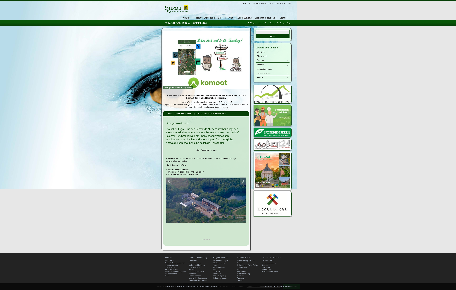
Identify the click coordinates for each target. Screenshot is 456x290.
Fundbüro (217, 269)
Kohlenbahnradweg (269, 263)
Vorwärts (243, 181)
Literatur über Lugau (196, 271)
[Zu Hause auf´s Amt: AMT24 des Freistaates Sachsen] (272, 150)
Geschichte (193, 261)
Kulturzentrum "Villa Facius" (247, 265)
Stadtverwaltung (219, 263)
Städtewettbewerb (171, 269)
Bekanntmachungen (220, 261)
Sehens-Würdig (194, 267)
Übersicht (261, 52)
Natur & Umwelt (195, 263)
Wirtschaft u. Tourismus (265, 18)
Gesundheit (241, 271)
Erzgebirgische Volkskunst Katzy (183, 174)
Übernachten (266, 269)
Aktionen (260, 65)
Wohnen (240, 278)
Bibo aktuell (262, 56)
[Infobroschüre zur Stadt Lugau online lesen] (272, 189)
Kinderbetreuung (243, 274)
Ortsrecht (216, 271)
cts (272, 286)
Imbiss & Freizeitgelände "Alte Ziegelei (185, 172)
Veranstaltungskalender (246, 261)
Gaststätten (266, 267)
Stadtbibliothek (242, 267)
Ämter (215, 265)
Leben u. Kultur (245, 18)
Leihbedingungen (264, 69)
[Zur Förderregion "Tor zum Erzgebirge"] (272, 103)
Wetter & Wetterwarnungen (175, 263)
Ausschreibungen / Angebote (175, 271)
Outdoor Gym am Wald (178, 170)
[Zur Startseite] (176, 9)
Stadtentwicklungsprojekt (198, 280)
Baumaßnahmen (171, 274)
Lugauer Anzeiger (171, 265)
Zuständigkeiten (219, 267)
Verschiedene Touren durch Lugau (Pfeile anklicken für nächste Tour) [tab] (197, 114)
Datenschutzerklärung (259, 3)
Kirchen (192, 269)
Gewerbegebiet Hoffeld (270, 271)
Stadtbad (265, 265)
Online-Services (264, 73)
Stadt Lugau (252, 23)
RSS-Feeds (169, 276)
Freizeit (240, 263)
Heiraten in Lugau (220, 278)
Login (289, 3)
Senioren (240, 276)
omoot (206, 150)
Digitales (284, 18)
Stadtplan (192, 274)
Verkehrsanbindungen (197, 265)
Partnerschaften (195, 276)
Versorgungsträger (220, 276)
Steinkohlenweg (267, 261)
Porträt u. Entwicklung (205, 18)
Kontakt (270, 3)
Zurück (169, 181)
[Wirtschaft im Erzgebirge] (272, 216)
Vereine (240, 280)
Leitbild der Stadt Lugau (198, 278)
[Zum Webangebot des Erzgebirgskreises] (272, 136)
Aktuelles (187, 18)
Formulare (217, 274)
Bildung (240, 269)
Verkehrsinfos (170, 267)
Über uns (261, 60)
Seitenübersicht (280, 3)
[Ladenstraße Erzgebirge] (272, 126)
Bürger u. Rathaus (226, 18)
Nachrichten (169, 261)
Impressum (246, 3)
